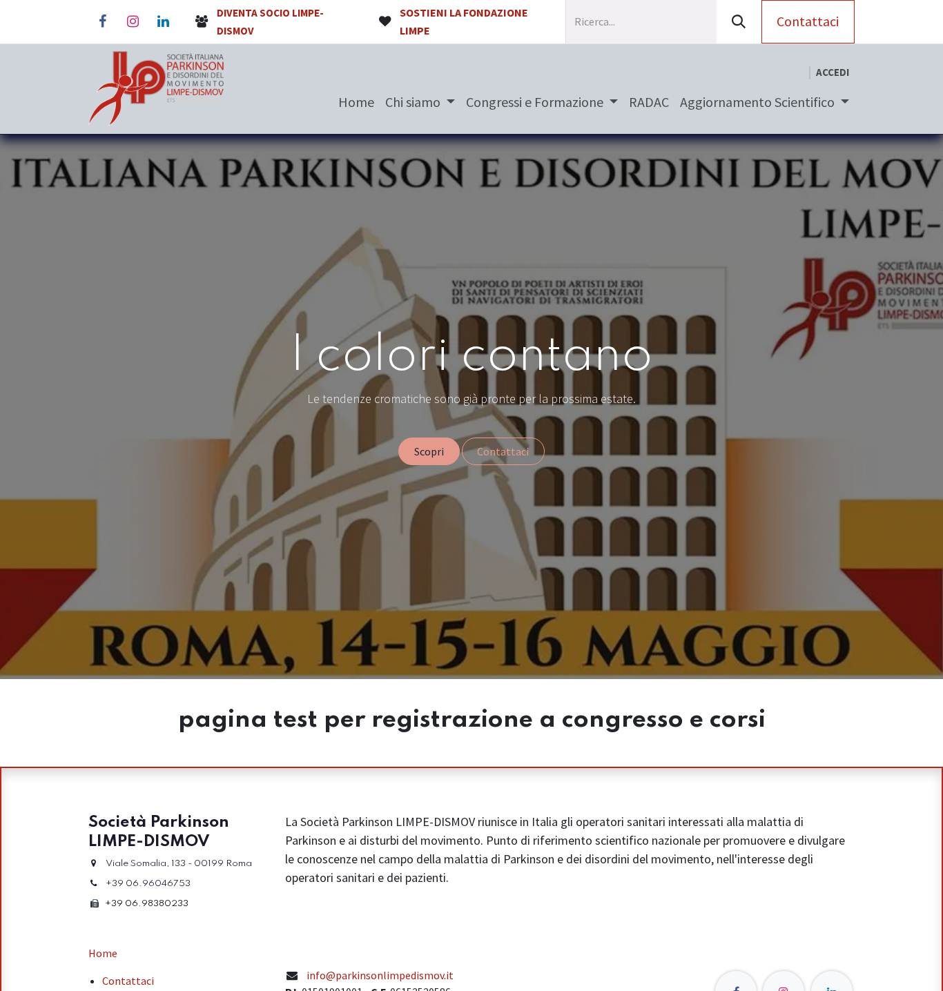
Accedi (832, 72)
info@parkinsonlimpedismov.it (380, 975)
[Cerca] (739, 21)
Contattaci (808, 21)
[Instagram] (132, 21)
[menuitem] (356, 102)
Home (102, 953)
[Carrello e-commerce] (798, 72)
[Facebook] (102, 21)
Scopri (429, 451)
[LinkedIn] (163, 21)
